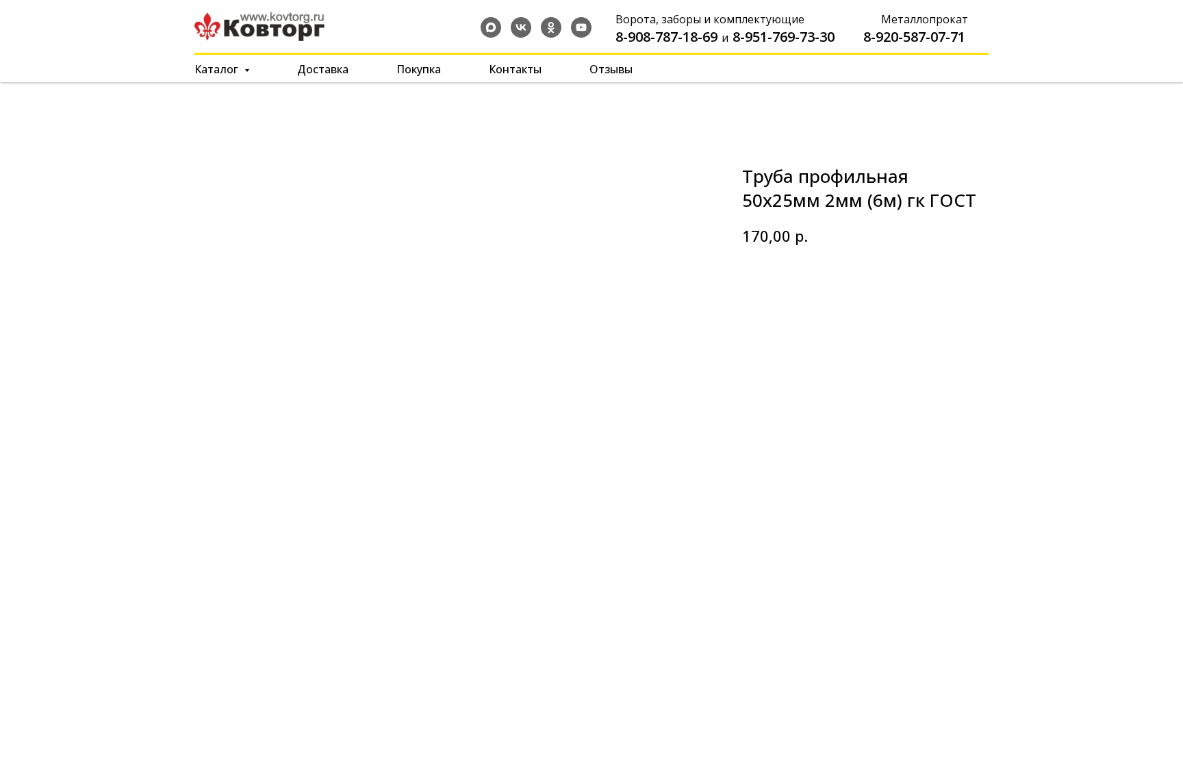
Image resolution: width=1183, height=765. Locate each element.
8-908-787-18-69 (666, 36)
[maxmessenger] (491, 27)
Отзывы (611, 69)
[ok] (551, 27)
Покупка (418, 69)
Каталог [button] (217, 69)
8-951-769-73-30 (784, 36)
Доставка (322, 69)
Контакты (515, 69)
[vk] (521, 27)
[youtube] (581, 27)
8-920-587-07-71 (914, 36)
